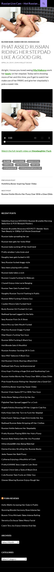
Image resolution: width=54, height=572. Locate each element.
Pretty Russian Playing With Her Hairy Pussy (21, 433)
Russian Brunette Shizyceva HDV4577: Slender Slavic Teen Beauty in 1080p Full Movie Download (25, 229)
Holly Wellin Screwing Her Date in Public (19, 505)
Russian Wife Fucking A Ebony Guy (17, 298)
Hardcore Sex (21, 42)
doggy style (33, 161)
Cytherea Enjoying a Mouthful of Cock (18, 459)
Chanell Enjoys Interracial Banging (16, 283)
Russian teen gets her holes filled (15, 241)
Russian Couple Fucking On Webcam (17, 278)
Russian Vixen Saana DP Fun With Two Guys (21, 392)
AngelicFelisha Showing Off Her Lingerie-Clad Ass (23, 407)
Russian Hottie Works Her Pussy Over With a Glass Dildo (27, 192)
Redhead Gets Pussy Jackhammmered (18, 366)
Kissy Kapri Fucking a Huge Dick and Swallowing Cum (25, 371)
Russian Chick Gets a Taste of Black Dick (19, 469)
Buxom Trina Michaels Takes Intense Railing (20, 515)
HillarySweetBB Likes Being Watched (17, 444)
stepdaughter (10, 168)
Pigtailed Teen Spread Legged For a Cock (19, 402)
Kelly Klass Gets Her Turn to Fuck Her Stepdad (22, 412)
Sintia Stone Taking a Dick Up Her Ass (18, 397)
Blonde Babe (7, 42)
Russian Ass (33, 42)
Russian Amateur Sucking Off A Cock (17, 350)
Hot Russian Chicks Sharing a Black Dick (19, 361)
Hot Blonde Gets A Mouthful (14, 345)
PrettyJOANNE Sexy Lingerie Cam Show (19, 464)
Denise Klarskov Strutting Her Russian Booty (21, 449)
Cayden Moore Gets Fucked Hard (16, 304)
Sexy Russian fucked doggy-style (15, 262)
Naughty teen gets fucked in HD (15, 257)
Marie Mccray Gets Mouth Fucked (16, 324)
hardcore (8, 165)
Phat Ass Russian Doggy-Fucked (15, 329)
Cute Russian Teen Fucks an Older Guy (18, 475)
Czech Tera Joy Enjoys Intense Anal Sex (18, 525)
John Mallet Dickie (23, 62)
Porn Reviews (11, 498)
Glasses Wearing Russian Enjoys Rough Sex (20, 480)
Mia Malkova (22, 165)
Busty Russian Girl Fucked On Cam (16, 309)
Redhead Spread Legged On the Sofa (17, 314)
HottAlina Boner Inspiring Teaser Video (19, 182)
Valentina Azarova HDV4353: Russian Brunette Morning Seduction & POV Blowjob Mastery (26, 222)
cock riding (19, 161)
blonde (7, 161)
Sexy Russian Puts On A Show (14, 319)
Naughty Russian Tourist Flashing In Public (20, 293)
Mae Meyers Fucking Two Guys (15, 335)
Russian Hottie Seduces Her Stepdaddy (18, 428)
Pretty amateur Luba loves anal (15, 252)
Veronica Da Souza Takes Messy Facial (18, 520)
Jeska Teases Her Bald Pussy (13, 454)
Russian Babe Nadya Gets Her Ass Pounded (20, 438)
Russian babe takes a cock (12, 272)
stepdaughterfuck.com (30, 168)
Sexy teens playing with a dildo (15, 267)
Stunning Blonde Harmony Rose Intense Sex (20, 510)
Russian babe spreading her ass (15, 236)
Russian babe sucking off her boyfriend (18, 247)
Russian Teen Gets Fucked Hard (15, 288)
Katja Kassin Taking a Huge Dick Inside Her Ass (22, 418)
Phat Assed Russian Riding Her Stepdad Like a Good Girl (26, 381)
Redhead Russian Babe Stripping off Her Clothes (22, 423)
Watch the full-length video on (26, 150)
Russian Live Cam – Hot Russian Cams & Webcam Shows (20, 3)
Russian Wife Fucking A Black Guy (16, 340)
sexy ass (35, 165)
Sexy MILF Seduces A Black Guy (15, 355)
